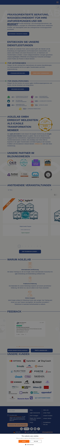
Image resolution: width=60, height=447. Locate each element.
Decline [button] (36, 441)
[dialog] (30, 223)
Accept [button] (24, 441)
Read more (41, 438)
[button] (30, 444)
